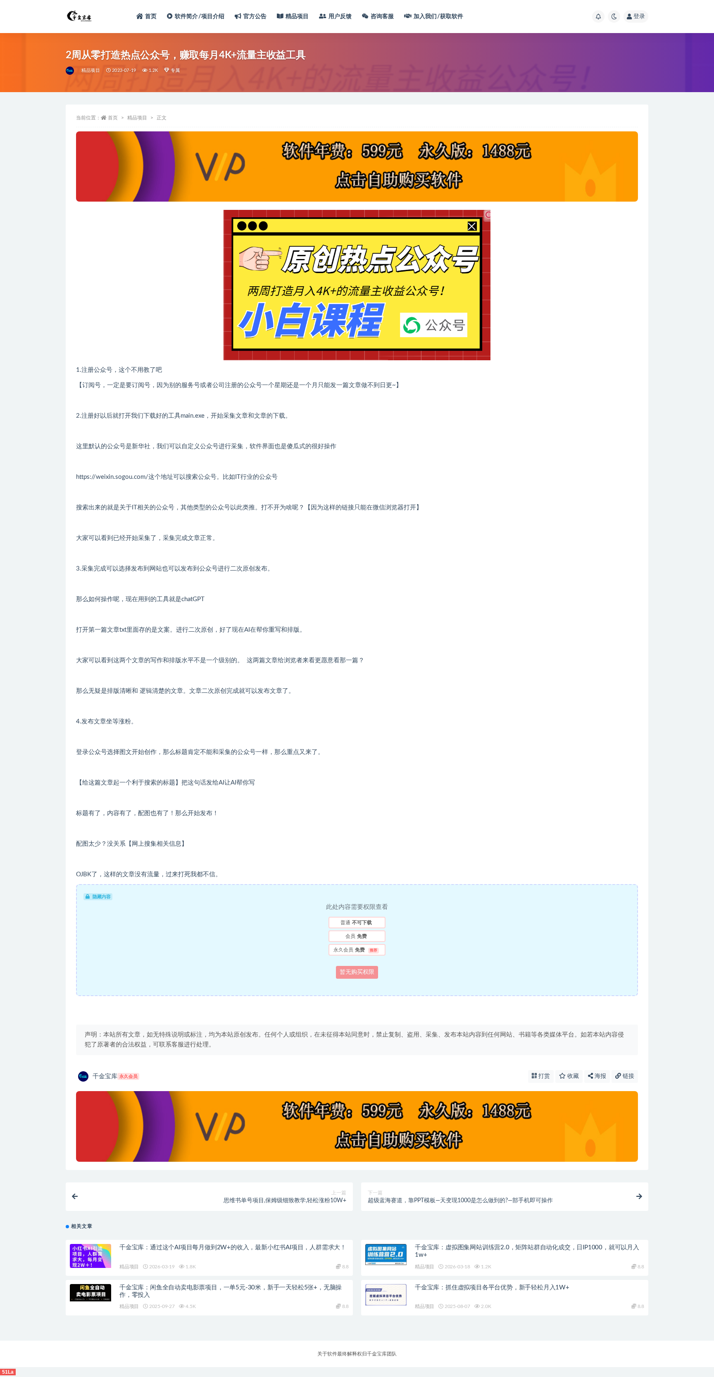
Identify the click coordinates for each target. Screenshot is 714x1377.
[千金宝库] (70, 71)
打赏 (543, 1076)
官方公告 (255, 16)
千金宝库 (115, 1076)
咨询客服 (382, 16)
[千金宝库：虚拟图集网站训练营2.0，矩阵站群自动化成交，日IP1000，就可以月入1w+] (386, 1254)
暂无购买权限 (357, 972)
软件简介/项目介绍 (200, 16)
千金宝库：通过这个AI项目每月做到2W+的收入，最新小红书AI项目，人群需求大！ (232, 1247)
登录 (639, 16)
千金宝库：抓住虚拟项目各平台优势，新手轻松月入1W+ (492, 1287)
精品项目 (297, 16)
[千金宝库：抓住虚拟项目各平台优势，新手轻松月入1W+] (386, 1295)
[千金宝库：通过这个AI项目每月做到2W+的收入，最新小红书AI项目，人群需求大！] (90, 1256)
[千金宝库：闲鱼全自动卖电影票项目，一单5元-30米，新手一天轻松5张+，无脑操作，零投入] (90, 1293)
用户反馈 (340, 16)
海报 (599, 1076)
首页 (151, 16)
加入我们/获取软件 (439, 16)
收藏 (572, 1076)
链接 (627, 1076)
